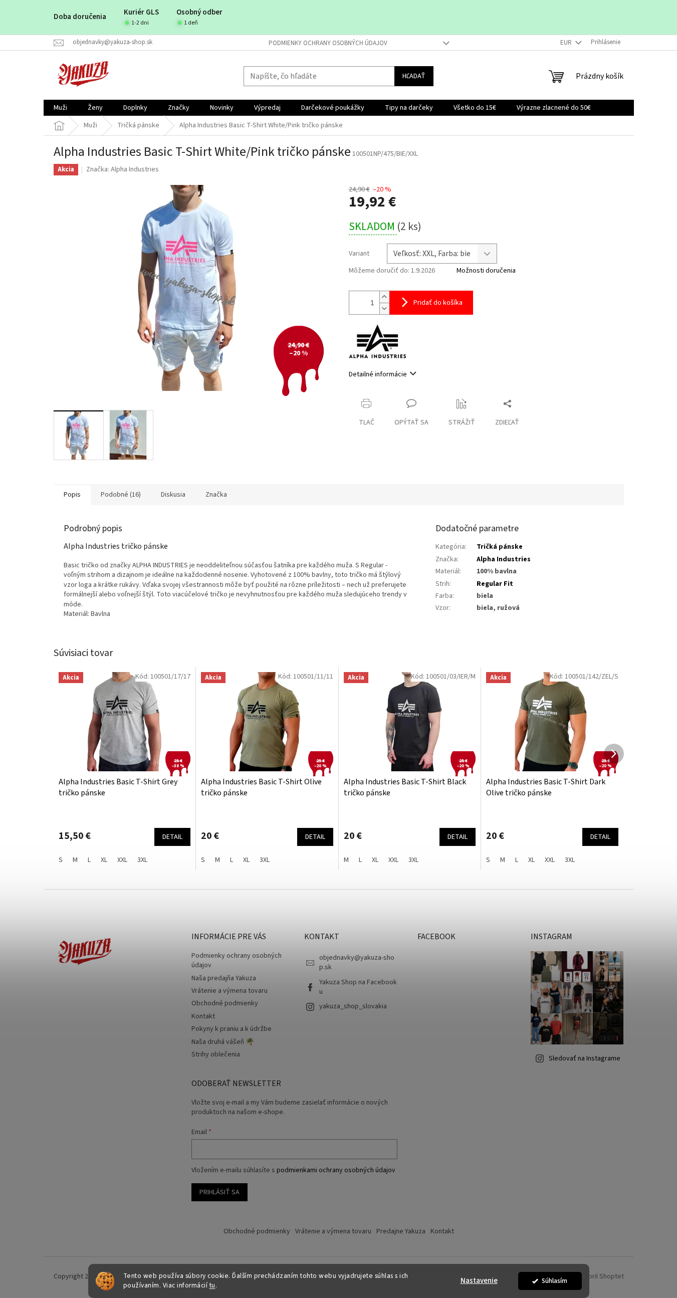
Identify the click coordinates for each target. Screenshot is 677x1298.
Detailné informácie (378, 374)
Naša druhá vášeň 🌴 (222, 1042)
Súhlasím (554, 1280)
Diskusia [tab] (173, 495)
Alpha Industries (504, 559)
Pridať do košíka (438, 303)
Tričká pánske (500, 547)
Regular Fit (495, 584)
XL (104, 860)
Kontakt (203, 1016)
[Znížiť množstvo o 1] (384, 308)
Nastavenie (479, 1280)
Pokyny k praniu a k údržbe (231, 1029)
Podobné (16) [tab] (121, 495)
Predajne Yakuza (400, 1231)
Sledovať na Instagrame (584, 1058)
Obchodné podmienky (224, 1003)
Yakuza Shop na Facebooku (358, 987)
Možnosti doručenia (486, 271)
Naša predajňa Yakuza (223, 978)
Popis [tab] (72, 495)
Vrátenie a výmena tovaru (229, 991)
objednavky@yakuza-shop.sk (356, 962)
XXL (122, 860)
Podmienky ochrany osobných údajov (328, 43)
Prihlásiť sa (219, 1192)
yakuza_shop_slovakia (353, 1006)
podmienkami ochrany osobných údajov (336, 1170)
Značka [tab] (216, 495)
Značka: (122, 169)
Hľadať (413, 76)
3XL (142, 860)
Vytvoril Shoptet (599, 1277)
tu (212, 1285)
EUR (566, 42)
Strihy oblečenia (215, 1054)
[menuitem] (60, 108)
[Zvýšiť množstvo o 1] (384, 297)
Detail (172, 837)
